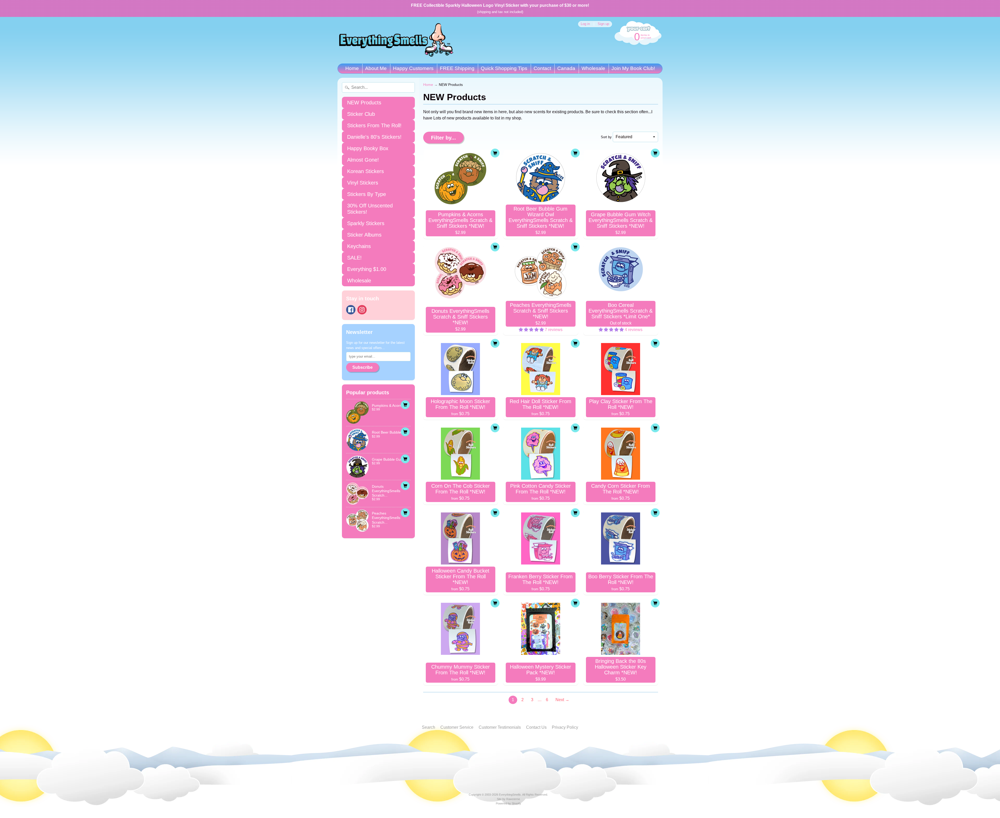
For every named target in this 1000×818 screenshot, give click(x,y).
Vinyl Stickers (362, 183)
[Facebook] (350, 309)
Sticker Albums (364, 235)
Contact (542, 68)
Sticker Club (361, 114)
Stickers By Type (366, 194)
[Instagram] (362, 309)
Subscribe (362, 367)
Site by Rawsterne (508, 799)
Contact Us (536, 727)
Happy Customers (413, 68)
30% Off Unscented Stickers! (370, 209)
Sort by (606, 137)
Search (428, 727)
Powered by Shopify (508, 803)
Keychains (359, 246)
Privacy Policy (565, 727)
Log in (585, 24)
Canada (566, 68)
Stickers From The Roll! (374, 125)
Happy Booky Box (367, 148)
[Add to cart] (405, 404)
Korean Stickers (365, 171)
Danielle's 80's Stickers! (374, 137)
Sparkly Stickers (365, 223)
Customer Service (456, 727)
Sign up (603, 24)
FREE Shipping (457, 68)
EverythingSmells (510, 794)
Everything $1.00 (366, 269)
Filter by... (443, 138)
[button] (532, 329)
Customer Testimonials (500, 727)
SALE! (354, 258)
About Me (376, 68)
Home (352, 68)
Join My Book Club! (633, 68)
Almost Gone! (363, 160)
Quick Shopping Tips (504, 68)
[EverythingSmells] (396, 40)
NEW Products (364, 102)
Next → (562, 699)
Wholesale (593, 68)
